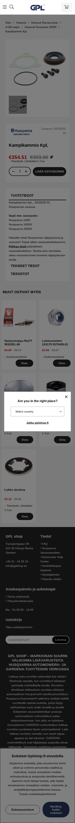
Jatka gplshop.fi (37, 422)
